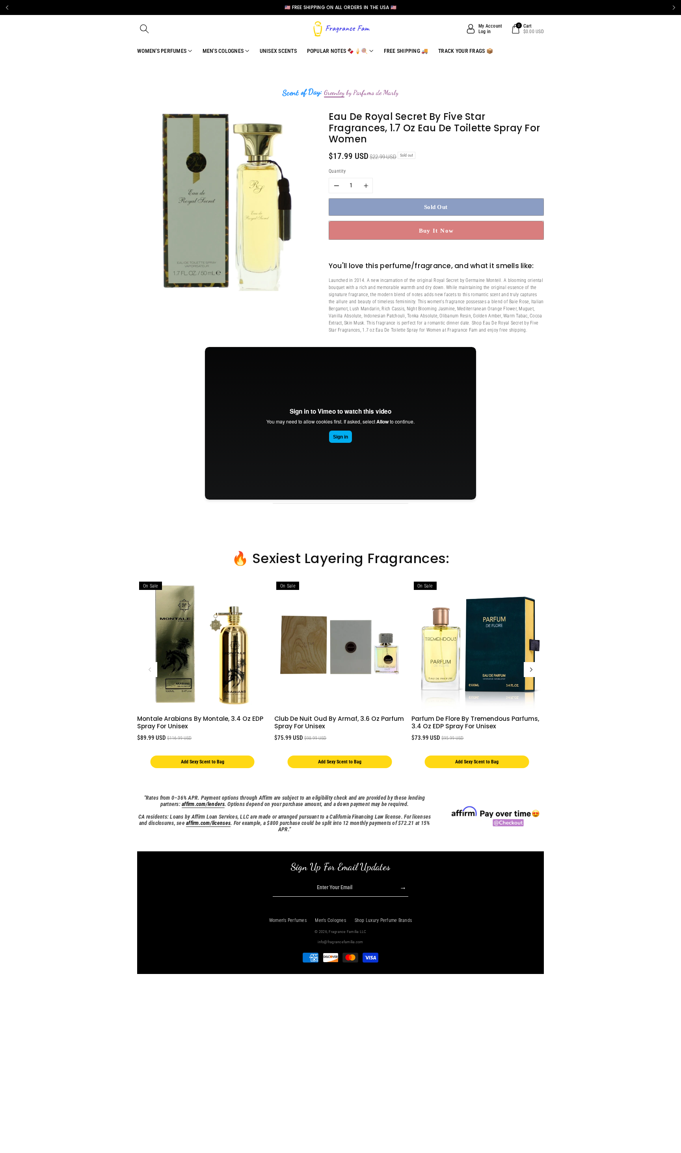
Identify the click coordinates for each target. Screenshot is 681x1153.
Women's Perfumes (288, 920)
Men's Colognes (330, 920)
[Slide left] (149, 669)
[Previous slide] (7, 7)
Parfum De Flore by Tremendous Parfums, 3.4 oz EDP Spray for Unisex (475, 722)
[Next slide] (674, 7)
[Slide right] (531, 669)
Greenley (334, 93)
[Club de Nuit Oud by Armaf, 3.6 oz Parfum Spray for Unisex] (339, 645)
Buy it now (436, 230)
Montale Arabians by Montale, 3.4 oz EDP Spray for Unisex (200, 722)
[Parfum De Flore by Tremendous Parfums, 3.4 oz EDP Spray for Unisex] (476, 645)
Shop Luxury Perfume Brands (383, 920)
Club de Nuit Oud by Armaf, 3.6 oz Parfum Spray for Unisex (339, 722)
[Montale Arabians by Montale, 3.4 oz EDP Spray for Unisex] (202, 645)
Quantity (337, 171)
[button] (144, 28)
